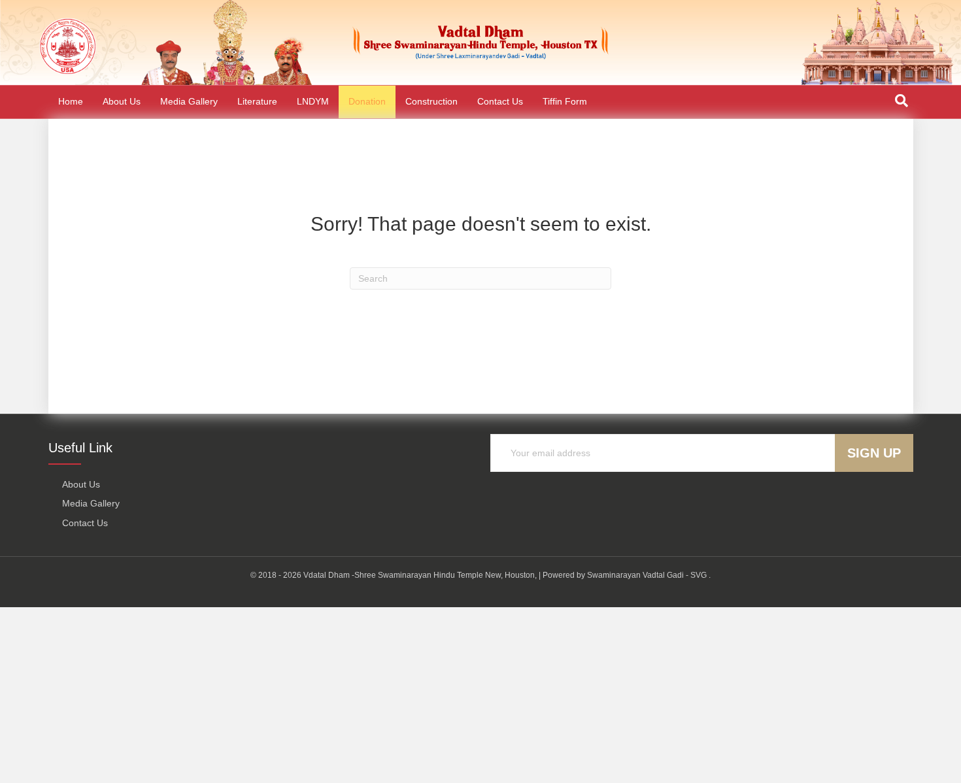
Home (70, 101)
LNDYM (313, 101)
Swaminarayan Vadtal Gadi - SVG (647, 575)
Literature (257, 101)
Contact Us (500, 101)
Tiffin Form (565, 101)
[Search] (901, 100)
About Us (122, 101)
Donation (367, 101)
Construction (431, 101)
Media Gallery (189, 101)
